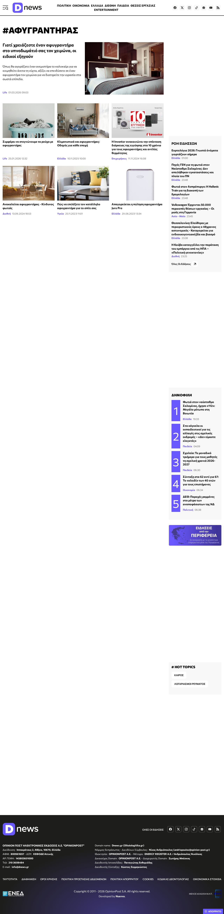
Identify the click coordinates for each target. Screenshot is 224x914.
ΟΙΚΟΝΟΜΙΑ (81, 5)
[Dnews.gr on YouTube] (211, 7)
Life (5, 92)
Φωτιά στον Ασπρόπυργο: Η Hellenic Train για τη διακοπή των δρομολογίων (195, 190)
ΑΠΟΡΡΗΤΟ (214, 911)
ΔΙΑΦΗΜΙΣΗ (29, 879)
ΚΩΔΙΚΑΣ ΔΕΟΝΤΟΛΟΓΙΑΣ (173, 879)
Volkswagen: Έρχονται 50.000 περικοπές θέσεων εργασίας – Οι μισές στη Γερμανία (193, 208)
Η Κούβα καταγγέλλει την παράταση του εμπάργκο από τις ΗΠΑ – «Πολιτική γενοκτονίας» (195, 248)
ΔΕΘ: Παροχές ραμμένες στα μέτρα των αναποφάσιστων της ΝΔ (199, 500)
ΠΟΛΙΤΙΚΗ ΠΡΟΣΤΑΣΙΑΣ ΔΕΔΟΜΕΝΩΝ (83, 879)
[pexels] (83, 183)
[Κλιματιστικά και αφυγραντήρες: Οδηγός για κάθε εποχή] (83, 120)
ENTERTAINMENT (106, 9)
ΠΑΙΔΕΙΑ (123, 5)
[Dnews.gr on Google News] (203, 7)
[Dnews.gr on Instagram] (189, 7)
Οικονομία (189, 489)
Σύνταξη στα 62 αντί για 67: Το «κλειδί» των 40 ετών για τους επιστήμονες (201, 480)
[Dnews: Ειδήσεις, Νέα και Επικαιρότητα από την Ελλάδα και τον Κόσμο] (27, 8)
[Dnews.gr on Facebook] (175, 7)
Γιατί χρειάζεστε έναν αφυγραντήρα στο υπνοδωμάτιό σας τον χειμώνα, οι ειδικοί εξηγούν (39, 50)
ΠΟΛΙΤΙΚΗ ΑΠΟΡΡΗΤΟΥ (124, 879)
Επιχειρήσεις (119, 158)
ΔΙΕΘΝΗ (110, 5)
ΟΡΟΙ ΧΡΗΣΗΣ (48, 879)
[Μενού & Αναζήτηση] (5, 7)
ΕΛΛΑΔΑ (97, 5)
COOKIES (148, 879)
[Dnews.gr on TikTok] (196, 7)
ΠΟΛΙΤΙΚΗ (64, 5)
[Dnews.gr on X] (182, 7)
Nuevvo (120, 896)
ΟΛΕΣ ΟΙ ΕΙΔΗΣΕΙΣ (153, 829)
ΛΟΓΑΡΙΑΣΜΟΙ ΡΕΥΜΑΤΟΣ (189, 683)
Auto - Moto (178, 216)
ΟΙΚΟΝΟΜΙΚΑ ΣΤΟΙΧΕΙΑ (207, 879)
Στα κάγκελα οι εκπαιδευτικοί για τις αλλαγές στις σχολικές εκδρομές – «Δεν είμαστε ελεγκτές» (199, 433)
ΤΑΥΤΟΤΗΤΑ (10, 879)
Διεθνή (7, 213)
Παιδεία (187, 446)
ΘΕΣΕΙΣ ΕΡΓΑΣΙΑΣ (143, 5)
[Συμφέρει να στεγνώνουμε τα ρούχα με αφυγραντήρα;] (29, 120)
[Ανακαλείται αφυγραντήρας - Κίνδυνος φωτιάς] (29, 183)
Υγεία (60, 213)
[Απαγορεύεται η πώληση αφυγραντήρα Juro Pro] (138, 183)
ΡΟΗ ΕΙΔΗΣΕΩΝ (184, 143)
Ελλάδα (61, 158)
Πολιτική (188, 509)
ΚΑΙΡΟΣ (179, 675)
